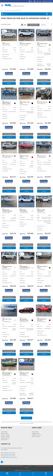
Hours (13, 452)
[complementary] (49, 472)
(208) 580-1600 (7, 452)
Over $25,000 (4, 439)
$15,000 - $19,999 (5, 436)
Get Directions (4, 449)
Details (9, 83)
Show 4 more (26, 418)
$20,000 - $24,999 (5, 438)
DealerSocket (33, 465)
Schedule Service (35, 433)
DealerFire (25, 465)
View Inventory (35, 431)
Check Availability (9, 80)
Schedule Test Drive (36, 435)
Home (2, 10)
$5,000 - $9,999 (4, 433)
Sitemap (37, 470)
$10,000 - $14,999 (5, 435)
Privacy (33, 470)
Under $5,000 (4, 431)
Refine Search (33, 25)
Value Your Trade (36, 436)
